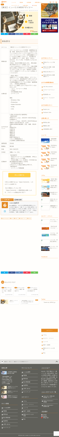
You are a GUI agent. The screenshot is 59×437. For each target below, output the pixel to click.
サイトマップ (6, 427)
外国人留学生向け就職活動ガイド (49, 75)
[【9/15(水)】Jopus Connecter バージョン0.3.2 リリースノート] (45, 167)
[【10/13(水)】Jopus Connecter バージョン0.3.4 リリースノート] (45, 154)
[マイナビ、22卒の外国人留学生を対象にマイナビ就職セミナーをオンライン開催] (45, 235)
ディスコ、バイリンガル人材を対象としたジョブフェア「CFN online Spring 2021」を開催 (54, 220)
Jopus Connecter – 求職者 (48, 401)
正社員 (29, 218)
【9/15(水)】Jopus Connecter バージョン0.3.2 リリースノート (54, 166)
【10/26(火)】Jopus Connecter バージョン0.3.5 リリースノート (54, 146)
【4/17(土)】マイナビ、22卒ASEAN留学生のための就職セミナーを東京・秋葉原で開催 (54, 227)
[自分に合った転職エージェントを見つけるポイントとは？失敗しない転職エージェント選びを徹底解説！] (45, 201)
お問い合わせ (6, 424)
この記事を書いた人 (8, 199)
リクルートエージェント (49, 90)
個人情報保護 (6, 417)
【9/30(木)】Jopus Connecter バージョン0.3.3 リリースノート (54, 159)
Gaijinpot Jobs (47, 112)
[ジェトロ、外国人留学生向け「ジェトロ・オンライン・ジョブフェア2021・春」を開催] (45, 241)
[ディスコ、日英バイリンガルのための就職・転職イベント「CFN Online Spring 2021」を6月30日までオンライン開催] (45, 248)
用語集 (5, 411)
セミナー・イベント (48, 338)
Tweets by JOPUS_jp (49, 302)
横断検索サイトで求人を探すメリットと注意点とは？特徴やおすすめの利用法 (54, 206)
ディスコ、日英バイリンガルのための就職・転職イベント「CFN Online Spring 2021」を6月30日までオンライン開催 (54, 247)
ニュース (45, 341)
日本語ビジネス (23, 218)
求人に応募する (19, 175)
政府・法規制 (46, 344)
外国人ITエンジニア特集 (49, 63)
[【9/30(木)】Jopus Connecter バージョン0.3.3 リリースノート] (45, 160)
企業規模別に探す (47, 129)
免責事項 (5, 421)
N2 (11, 218)
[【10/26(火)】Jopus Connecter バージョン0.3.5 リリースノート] (45, 147)
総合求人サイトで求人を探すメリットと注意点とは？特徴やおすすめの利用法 (54, 193)
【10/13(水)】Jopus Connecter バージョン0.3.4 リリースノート (54, 153)
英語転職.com (47, 94)
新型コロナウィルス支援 (49, 349)
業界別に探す (46, 122)
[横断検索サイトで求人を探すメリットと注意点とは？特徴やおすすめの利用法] (45, 208)
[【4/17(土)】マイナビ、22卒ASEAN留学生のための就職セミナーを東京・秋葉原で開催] (45, 228)
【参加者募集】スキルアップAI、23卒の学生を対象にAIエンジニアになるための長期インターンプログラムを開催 (54, 139)
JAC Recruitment (48, 86)
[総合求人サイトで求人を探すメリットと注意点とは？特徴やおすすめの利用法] (45, 194)
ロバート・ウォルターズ (49, 98)
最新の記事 (19, 199)
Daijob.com (46, 109)
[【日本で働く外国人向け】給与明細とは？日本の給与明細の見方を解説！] (45, 187)
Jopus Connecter (5, 218)
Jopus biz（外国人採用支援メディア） (48, 397)
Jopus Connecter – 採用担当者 (48, 406)
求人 (2, 4)
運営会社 (5, 414)
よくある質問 (6, 407)
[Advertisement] (19, 233)
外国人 (16, 218)
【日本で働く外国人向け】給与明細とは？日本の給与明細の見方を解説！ (54, 186)
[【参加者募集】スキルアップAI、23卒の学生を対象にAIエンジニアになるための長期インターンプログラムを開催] (45, 140)
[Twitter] (5, 212)
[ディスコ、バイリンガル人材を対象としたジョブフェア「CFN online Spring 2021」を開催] (45, 221)
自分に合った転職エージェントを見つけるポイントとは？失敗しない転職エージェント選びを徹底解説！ (54, 200)
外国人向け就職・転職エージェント (49, 67)
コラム (45, 335)
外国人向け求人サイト (49, 71)
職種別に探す (46, 125)
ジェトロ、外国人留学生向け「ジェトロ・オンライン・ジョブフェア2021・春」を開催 (54, 240)
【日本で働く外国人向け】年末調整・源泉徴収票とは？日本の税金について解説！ (54, 180)
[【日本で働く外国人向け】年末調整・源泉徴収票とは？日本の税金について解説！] (45, 181)
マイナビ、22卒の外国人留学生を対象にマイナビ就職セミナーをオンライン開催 (54, 234)
